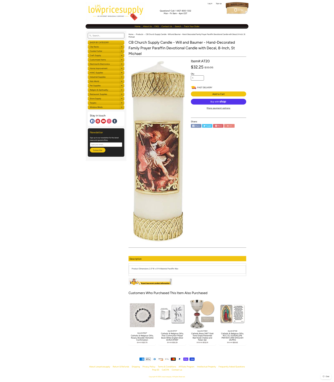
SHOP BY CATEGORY (99, 42)
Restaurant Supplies (107, 94)
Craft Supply (107, 56)
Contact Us (166, 26)
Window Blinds (107, 107)
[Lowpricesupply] (115, 12)
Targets (107, 103)
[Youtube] (103, 121)
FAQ (156, 26)
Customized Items (107, 60)
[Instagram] (109, 121)
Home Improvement (107, 69)
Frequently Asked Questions (232, 366)
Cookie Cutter (107, 51)
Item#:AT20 (200, 61)
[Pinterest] (98, 121)
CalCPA (165, 370)
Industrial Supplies (107, 77)
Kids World (107, 82)
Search (178, 26)
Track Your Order (191, 26)
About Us (147, 26)
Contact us (177, 370)
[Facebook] (92, 121)
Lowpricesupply (166, 377)
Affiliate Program (186, 366)
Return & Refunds (121, 366)
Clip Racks (107, 47)
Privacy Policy (148, 366)
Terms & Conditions (167, 366)
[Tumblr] (114, 121)
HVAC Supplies (107, 73)
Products (139, 34)
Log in (210, 3)
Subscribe (97, 150)
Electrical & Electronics (107, 64)
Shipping (136, 366)
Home (137, 26)
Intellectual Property (206, 366)
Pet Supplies (107, 86)
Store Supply (107, 99)
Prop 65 (155, 370)
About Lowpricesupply (99, 366)
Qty (192, 74)
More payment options (218, 108)
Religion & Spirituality (107, 90)
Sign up (219, 3)
